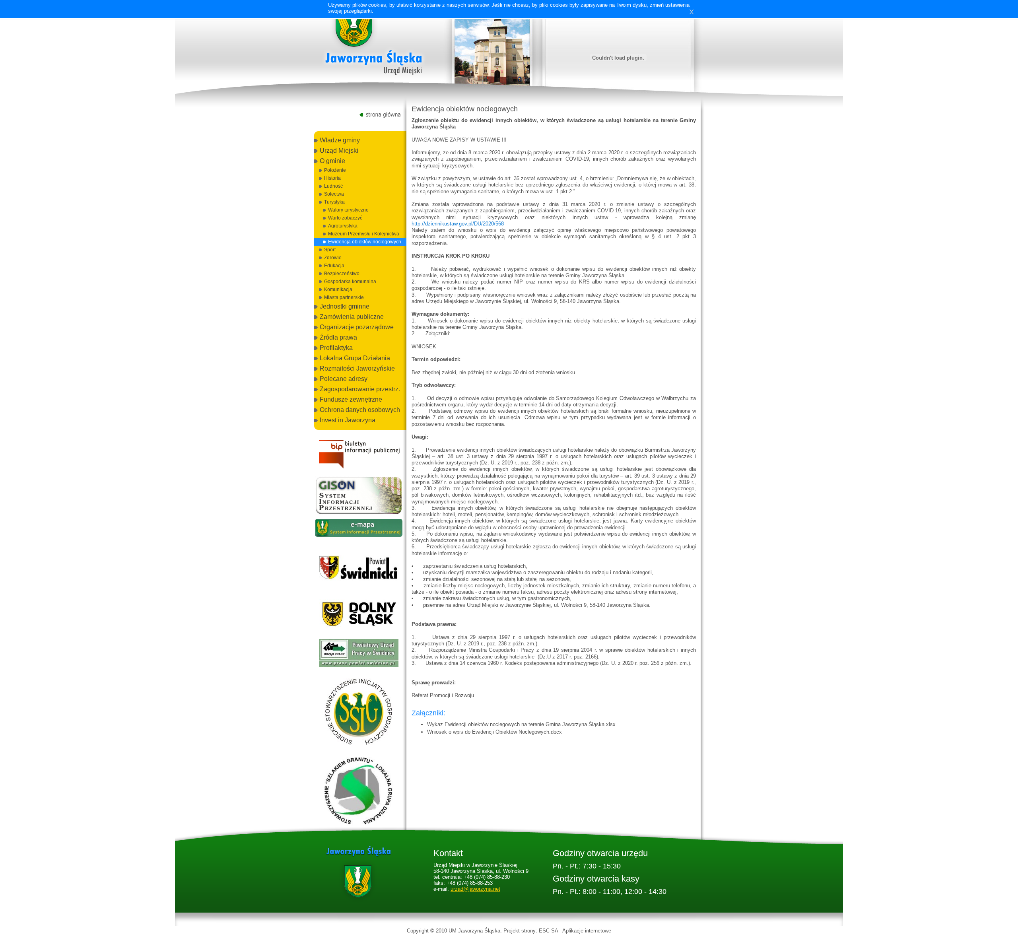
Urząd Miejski (339, 150)
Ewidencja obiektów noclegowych (364, 242)
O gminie (332, 160)
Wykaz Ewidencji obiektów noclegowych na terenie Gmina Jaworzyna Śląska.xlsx (521, 724)
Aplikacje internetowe (586, 931)
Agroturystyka (342, 226)
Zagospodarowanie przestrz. (360, 389)
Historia (332, 178)
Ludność (333, 186)
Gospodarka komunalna (350, 281)
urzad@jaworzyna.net (475, 889)
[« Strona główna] (373, 43)
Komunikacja (338, 289)
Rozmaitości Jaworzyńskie (357, 368)
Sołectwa (334, 194)
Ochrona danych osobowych (360, 409)
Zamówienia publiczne (352, 316)
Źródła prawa (338, 337)
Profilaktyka (336, 347)
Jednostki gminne (344, 306)
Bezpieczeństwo (341, 273)
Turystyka (334, 202)
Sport (330, 250)
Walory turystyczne (348, 210)
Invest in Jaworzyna (347, 420)
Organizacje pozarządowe (357, 327)
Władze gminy (340, 140)
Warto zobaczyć (345, 218)
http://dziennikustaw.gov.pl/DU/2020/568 (458, 224)
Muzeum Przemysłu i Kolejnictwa (363, 234)
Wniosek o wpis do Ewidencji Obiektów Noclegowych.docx (494, 732)
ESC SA (548, 931)
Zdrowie (333, 257)
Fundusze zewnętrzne (351, 399)
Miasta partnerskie (344, 297)
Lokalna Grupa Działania (355, 358)
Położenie (335, 170)
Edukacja (334, 265)
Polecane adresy (343, 378)
